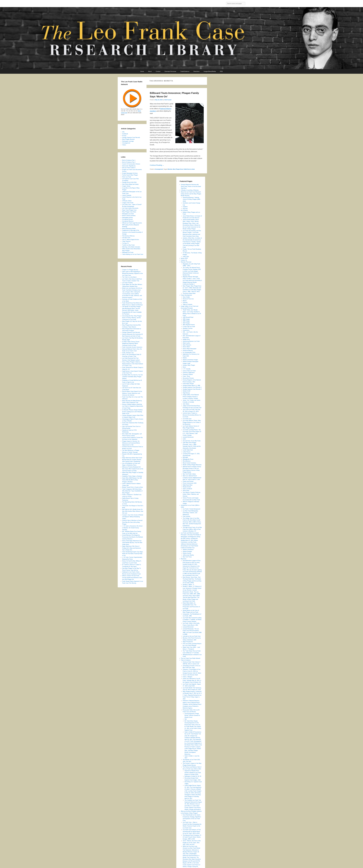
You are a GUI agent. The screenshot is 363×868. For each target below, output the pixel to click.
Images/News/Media (210, 71)
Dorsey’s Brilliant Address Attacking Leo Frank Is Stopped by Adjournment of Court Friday (132, 406)
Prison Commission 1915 (189, 483)
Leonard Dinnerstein (188, 437)
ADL (123, 132)
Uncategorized (159, 169)
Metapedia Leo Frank (128, 213)
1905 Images (186, 319)
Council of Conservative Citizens (131, 164)
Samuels (185, 302)
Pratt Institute (186, 516)
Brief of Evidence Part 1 (128, 160)
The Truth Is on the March (129, 277)
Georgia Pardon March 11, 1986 (191, 385)
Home (142, 71)
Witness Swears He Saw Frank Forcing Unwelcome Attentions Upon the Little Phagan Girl (132, 577)
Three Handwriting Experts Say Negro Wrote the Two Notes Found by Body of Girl (132, 553)
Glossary (185, 208)
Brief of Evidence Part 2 (128, 162)
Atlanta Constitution (188, 549)
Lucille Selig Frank (188, 450)
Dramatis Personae (170, 71)
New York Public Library (189, 474)
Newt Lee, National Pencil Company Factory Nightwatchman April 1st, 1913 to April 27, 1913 (192, 477)
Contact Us (184, 260)
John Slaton (186, 404)
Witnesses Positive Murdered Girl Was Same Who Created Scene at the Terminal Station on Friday (132, 468)
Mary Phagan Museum (128, 139)
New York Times (187, 557)
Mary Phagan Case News (129, 212)
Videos (124, 145)
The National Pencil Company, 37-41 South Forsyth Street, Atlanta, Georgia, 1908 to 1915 (192, 837)
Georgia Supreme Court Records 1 (192, 387)
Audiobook (125, 134)
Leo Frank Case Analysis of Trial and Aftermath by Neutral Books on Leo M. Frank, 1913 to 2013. (192, 831)
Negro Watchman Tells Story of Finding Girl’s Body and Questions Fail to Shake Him (131, 548)
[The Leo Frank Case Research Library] (181, 38)
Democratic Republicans (129, 166)
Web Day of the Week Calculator (131, 247)
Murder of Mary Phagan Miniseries (192, 464)
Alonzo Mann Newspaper (189, 348)
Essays (124, 135)
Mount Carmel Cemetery (189, 463)
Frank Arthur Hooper (188, 383)
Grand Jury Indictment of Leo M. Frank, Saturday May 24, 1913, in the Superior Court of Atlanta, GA (192, 680)
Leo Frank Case (187, 418)
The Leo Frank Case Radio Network (190, 658)
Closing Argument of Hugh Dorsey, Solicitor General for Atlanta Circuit (192, 715)
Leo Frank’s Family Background (191, 509)
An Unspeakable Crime (189, 352)
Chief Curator (167, 99)
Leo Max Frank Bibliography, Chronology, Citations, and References (190, 512)
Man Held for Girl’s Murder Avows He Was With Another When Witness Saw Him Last (132, 511)
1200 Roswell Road (188, 317)
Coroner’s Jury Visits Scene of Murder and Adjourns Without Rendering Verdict (132, 516)
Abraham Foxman (187, 328)
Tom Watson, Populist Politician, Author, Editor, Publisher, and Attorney (192, 494)
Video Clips (186, 256)
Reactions (196, 71)
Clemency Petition (188, 374)
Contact (158, 71)
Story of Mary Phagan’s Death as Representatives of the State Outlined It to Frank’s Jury (132, 363)
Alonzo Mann (186, 346)
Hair (186, 719)
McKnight (185, 457)
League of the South (127, 202)
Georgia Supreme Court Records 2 (192, 389)
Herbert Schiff (186, 391)
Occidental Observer (127, 221)
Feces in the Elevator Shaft (190, 675)
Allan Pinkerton (187, 345)
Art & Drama (184, 210)
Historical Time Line (188, 299)
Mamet (185, 300)
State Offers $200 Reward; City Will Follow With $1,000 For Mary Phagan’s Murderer (132, 479)
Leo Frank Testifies (127, 282)
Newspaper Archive (127, 217)
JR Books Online (126, 201)
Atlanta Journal (187, 553)
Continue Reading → (157, 165)
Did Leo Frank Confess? (128, 167)
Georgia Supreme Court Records (131, 137)
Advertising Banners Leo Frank (191, 341)
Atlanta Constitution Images (190, 359)
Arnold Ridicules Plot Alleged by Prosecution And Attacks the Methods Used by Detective (132, 537)
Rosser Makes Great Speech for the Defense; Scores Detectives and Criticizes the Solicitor (132, 393)
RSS (221, 71)
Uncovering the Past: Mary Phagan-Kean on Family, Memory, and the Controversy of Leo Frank (132, 317)
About (150, 71)
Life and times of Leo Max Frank (192, 441)
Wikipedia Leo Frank (127, 252)
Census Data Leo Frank (189, 370)
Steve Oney (186, 490)
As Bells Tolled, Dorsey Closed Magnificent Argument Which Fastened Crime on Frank (130, 343)
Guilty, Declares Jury (128, 352)
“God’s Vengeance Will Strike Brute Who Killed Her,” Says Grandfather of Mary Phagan (132, 491)
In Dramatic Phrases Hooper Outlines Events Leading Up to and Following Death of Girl (132, 411)
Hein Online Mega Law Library (130, 184)
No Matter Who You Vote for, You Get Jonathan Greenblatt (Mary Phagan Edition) (132, 376)
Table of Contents (187, 304)
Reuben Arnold (187, 487)
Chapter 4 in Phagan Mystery (130, 269)
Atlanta (185, 358)
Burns (184, 367)
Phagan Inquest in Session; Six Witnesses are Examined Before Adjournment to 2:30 (131, 443)
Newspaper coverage (128, 141)
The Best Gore (126, 237)
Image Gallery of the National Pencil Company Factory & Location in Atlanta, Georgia (191, 396)
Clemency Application (189, 372)
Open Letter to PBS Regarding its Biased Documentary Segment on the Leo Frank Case (132, 273)
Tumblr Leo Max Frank (128, 245)
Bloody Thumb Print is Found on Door (132, 487)
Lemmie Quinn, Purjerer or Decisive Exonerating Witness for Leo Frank (192, 415)
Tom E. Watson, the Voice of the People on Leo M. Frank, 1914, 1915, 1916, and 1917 (192, 842)
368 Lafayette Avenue (189, 324)
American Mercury (188, 350)
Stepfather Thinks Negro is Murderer (132, 476)
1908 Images (186, 321)
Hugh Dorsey (186, 393)
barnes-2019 (184, 258)
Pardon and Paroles (188, 481)
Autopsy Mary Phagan (189, 365)
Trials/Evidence (184, 71)
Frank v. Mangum (187, 676)
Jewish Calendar (126, 195)
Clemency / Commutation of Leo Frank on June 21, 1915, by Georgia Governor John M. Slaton (192, 671)
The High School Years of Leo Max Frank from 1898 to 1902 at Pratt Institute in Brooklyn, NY (192, 529)
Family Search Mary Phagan (130, 175)
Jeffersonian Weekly (188, 555)
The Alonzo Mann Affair (189, 293)
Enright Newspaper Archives (130, 173)
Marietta (170, 169)
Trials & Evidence (186, 660)
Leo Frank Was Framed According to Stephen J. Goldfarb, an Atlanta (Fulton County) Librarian (192, 619)
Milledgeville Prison (188, 459)
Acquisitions (186, 330)
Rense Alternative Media (129, 228)
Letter (184, 439)
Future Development (186, 295)
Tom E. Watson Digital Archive (130, 239)
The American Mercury (128, 236)
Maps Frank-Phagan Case (129, 210)
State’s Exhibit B (187, 488)
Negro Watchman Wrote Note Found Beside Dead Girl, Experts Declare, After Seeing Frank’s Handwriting (132, 459)
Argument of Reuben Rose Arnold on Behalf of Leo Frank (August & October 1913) (193, 772)
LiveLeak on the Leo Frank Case (192, 636)
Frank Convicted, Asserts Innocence (132, 347)
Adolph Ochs (186, 339)
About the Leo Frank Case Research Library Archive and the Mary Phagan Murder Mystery (191, 193)
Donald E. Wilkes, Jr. (188, 584)
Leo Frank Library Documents (130, 208)
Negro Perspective (188, 641)
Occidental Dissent (127, 219)
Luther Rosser (186, 452)
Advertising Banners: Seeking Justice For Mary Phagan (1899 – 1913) (192, 199)
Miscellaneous (187, 461)
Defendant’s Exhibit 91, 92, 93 (193, 776)
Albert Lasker (186, 343)
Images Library (126, 186)
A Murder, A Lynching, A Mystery (190, 190)
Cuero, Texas (186, 376)
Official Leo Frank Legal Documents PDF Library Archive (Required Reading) (132, 224)
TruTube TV (125, 243)
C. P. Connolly (186, 369)
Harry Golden (186, 297)
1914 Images (186, 323)
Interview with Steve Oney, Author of (191, 186)
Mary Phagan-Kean (178, 169)
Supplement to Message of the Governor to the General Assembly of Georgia (132, 232)
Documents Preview (188, 378)
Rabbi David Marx (187, 485)
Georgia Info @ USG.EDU (129, 182)
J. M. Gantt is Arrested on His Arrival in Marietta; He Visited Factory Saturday (132, 527)
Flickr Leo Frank (126, 177)
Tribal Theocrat (126, 241)
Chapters (185, 206)
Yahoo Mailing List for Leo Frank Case (132, 254)
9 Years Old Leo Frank (189, 326)
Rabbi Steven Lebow (189, 169)
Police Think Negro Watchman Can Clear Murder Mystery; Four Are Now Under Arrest (132, 542)
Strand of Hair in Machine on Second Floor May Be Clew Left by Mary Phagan (132, 522)
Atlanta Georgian (187, 551)
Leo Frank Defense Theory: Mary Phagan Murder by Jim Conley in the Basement (192, 422)
